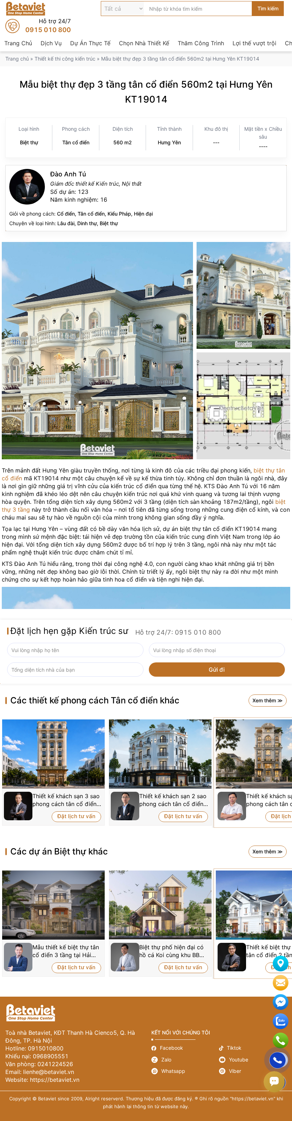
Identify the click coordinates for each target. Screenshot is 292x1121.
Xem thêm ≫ (267, 700)
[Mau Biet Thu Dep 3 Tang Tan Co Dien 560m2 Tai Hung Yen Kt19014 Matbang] (243, 405)
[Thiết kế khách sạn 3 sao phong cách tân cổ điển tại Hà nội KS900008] (53, 754)
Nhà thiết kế (146, 198)
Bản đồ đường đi (280, 963)
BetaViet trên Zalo (280, 1021)
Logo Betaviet (25, 8)
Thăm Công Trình (201, 43)
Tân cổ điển (75, 142)
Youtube (253, 1060)
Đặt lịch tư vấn (76, 816)
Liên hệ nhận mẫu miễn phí (280, 983)
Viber (253, 1071)
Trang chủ (17, 59)
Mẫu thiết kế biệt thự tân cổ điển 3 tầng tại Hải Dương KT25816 (65, 951)
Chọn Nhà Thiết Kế (144, 43)
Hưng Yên (169, 142)
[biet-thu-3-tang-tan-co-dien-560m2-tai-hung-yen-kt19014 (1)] (97, 350)
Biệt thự (29, 142)
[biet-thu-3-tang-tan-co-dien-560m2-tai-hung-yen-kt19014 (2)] (243, 295)
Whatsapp (185, 1071)
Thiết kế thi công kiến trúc (65, 59)
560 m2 (122, 142)
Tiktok (253, 1048)
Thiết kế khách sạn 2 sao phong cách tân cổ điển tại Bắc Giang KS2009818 (173, 800)
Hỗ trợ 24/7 (38, 26)
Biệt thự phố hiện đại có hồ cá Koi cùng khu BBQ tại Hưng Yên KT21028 (171, 951)
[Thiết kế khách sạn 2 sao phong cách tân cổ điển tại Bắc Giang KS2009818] (160, 754)
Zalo (185, 1060)
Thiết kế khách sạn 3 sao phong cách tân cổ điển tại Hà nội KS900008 (66, 800)
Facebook (185, 1048)
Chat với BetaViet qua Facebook (280, 1002)
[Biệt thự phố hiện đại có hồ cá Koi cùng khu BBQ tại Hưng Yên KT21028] (160, 905)
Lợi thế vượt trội (254, 43)
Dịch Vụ (51, 43)
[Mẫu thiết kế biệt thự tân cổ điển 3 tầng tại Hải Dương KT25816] (53, 905)
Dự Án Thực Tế (90, 43)
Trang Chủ (18, 43)
